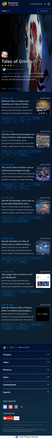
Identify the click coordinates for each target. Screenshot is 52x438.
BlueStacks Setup (36, 291)
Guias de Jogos (14, 89)
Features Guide (22, 221)
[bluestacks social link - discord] (5, 407)
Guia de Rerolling (36, 324)
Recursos (7, 370)
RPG (22, 118)
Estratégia (36, 118)
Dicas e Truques (8, 118)
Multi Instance (8, 221)
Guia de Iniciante (22, 258)
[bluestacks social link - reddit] (11, 407)
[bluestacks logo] (10, 4)
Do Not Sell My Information (23, 431)
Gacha (8, 121)
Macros (22, 217)
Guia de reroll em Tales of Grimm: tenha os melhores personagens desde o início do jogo (17, 309)
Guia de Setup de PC (8, 291)
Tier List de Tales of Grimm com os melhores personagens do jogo (17, 169)
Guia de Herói (22, 151)
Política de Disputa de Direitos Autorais (32, 429)
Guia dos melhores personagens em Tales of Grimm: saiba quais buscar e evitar (18, 136)
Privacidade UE (8, 431)
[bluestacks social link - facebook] (16, 407)
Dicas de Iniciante (36, 258)
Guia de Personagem (36, 151)
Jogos (6, 362)
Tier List (8, 188)
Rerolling (22, 324)
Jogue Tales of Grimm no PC (14, 73)
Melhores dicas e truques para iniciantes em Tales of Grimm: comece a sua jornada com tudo (16, 103)
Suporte (6, 392)
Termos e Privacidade (10, 429)
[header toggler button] (48, 4)
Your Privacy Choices (28, 437)
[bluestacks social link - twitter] (22, 407)
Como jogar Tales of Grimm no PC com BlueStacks (17, 276)
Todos (4, 89)
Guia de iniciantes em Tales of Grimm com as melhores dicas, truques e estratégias (16, 243)
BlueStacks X (8, 295)
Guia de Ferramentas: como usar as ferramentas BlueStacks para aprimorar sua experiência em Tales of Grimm (18, 202)
